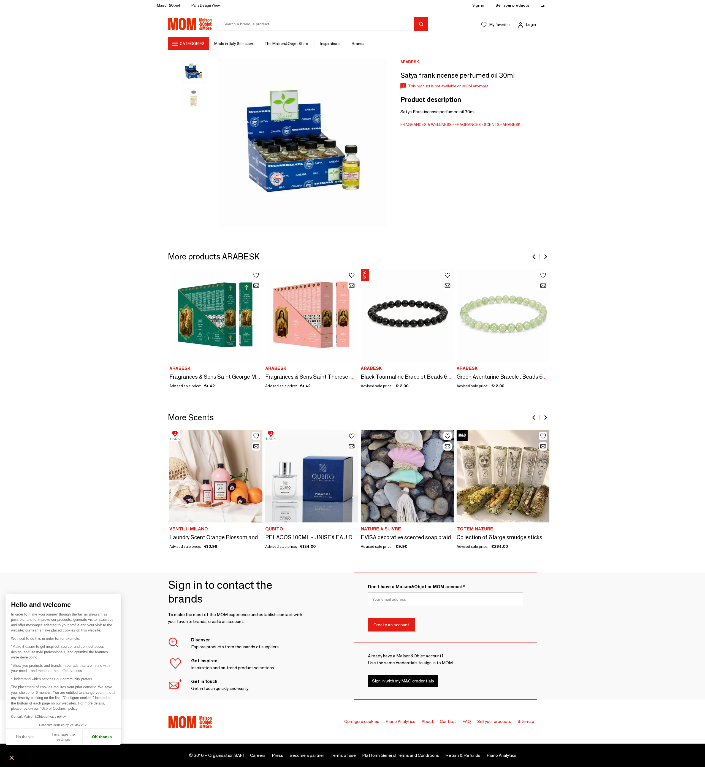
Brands (358, 43)
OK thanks (102, 737)
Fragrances (468, 124)
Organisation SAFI (226, 755)
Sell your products (512, 5)
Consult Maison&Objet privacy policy (38, 717)
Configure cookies (361, 721)
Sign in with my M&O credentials (403, 680)
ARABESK (511, 124)
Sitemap (525, 721)
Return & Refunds (462, 755)
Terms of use (343, 755)
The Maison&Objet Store (286, 43)
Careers (257, 755)
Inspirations (330, 43)
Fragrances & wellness (426, 124)
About (427, 721)
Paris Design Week (206, 5)
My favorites (500, 24)
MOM (190, 24)
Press (277, 755)
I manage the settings (63, 736)
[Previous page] (534, 256)
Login (531, 24)
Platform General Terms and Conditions (400, 755)
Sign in (478, 5)
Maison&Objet (168, 5)
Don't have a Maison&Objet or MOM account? (416, 586)
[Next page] (545, 256)
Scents (492, 124)
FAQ (466, 721)
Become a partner (306, 755)
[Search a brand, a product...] (421, 24)
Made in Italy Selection (233, 43)
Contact (448, 721)
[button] (11, 757)
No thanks (25, 737)
